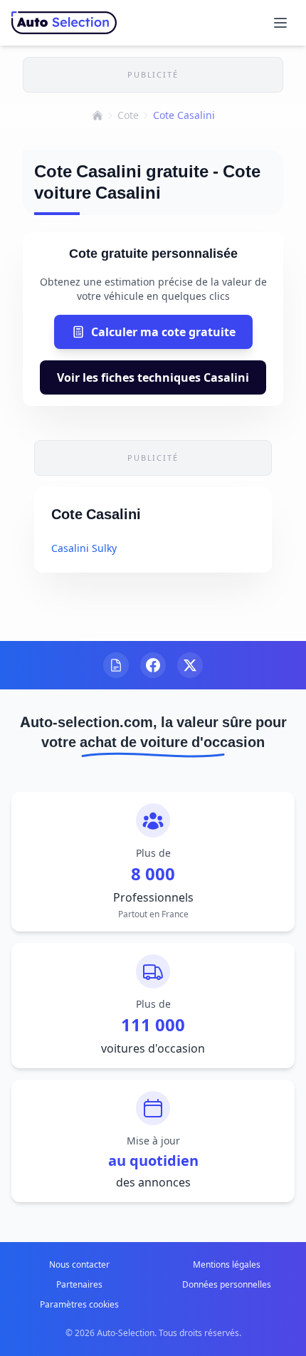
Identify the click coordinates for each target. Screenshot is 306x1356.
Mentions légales (226, 1264)
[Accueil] (97, 115)
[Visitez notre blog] (116, 665)
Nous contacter (79, 1264)
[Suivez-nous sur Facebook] (153, 665)
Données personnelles (226, 1284)
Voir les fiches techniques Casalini (153, 377)
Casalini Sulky (84, 548)
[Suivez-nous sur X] (190, 665)
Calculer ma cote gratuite (163, 332)
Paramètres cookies (79, 1304)
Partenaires (79, 1284)
